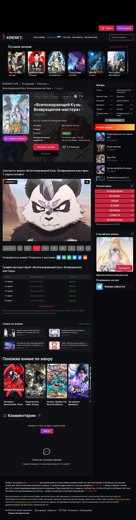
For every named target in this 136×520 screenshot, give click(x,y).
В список (46, 153)
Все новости (85, 323)
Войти (47, 431)
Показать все (114, 120)
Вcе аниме (39, 37)
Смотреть (124, 268)
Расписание (90, 37)
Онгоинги (77, 37)
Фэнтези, (66, 129)
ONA (37, 96)
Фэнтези (41, 83)
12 (80, 248)
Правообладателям (18, 513)
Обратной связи (122, 499)
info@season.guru (23, 502)
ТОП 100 (67, 37)
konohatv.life (10, 83)
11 (72, 248)
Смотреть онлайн (46, 147)
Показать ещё (47, 306)
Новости (53, 37)
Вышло (66, 96)
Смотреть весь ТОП (118, 46)
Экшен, (74, 129)
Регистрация (124, 28)
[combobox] (121, 37)
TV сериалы (28, 83)
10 (63, 248)
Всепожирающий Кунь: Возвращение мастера (27, 88)
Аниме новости (114, 286)
